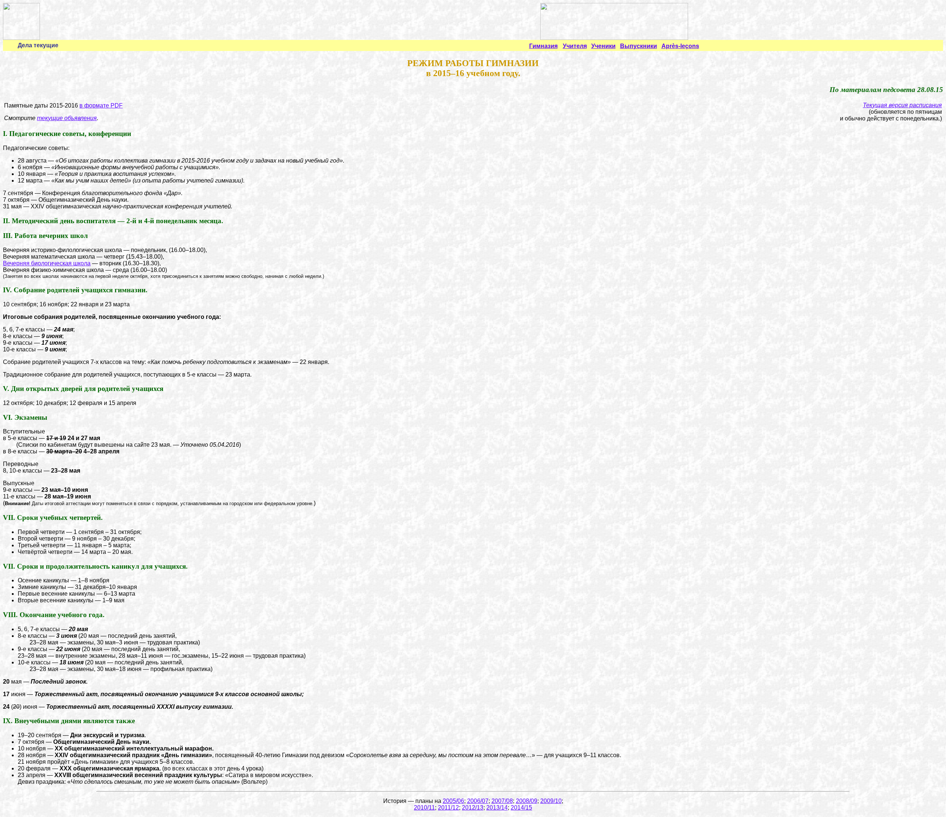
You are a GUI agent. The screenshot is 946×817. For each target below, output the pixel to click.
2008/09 (526, 801)
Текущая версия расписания (902, 105)
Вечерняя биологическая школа (47, 263)
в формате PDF (101, 105)
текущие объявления (67, 118)
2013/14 (497, 807)
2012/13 (472, 807)
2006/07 (478, 801)
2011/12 (448, 807)
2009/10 (551, 801)
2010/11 (424, 807)
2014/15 (521, 807)
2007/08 (502, 801)
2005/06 (453, 801)
